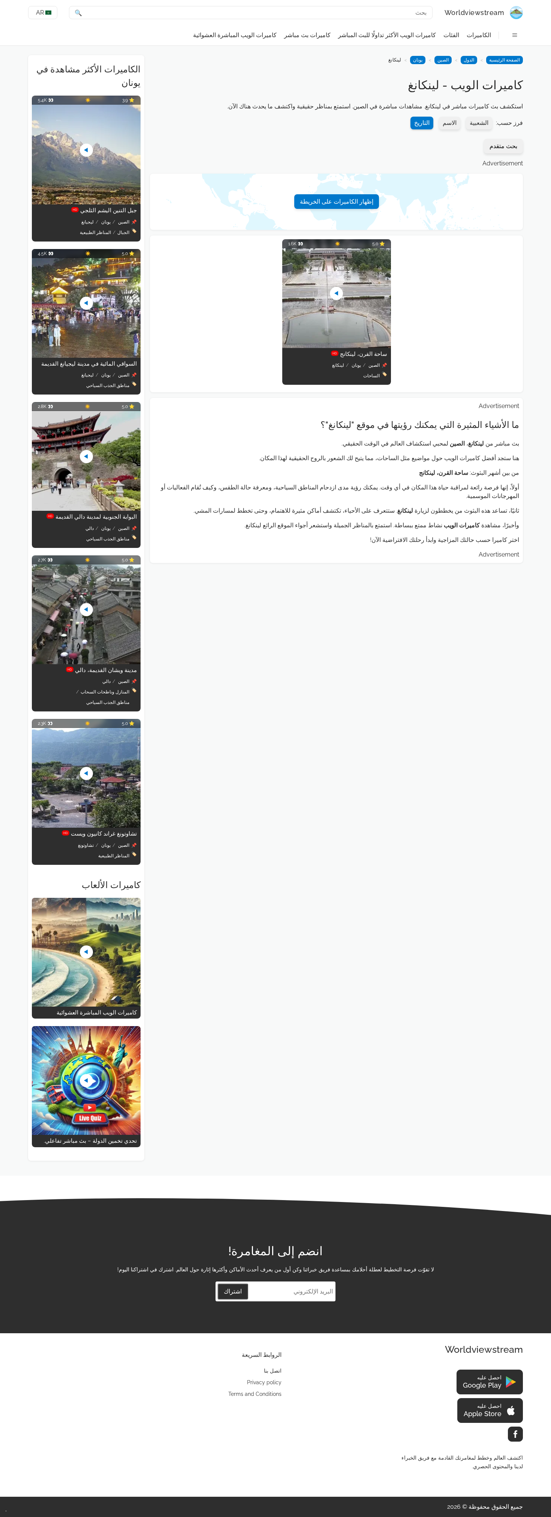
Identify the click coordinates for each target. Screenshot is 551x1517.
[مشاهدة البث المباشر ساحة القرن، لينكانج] (336, 346)
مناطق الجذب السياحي (107, 385)
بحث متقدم (503, 146)
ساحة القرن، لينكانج (359, 354)
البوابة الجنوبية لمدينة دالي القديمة (92, 516)
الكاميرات (479, 35)
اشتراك (233, 1291)
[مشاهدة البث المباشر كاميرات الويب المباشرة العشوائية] (86, 1004)
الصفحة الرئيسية (504, 60)
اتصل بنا (272, 1371)
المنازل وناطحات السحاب (105, 692)
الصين (443, 60)
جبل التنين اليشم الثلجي (105, 210)
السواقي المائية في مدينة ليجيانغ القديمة (89, 363)
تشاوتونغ (86, 845)
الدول (469, 60)
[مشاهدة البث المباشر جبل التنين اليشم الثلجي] (86, 202)
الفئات (451, 35)
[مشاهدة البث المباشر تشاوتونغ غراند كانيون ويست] (86, 825)
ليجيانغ (87, 222)
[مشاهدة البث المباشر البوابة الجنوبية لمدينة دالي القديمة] (86, 508)
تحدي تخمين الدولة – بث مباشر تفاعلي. (90, 1140)
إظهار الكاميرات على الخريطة (336, 201)
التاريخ (422, 122)
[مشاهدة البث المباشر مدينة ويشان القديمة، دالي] (86, 662)
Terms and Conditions (254, 1394)
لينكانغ (338, 365)
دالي (89, 528)
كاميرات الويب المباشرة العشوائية (235, 35)
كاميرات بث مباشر (307, 35)
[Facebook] (515, 1434)
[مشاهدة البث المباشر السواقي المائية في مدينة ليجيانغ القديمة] (86, 355)
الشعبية (479, 122)
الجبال (123, 232)
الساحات (371, 375)
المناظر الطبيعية (95, 232)
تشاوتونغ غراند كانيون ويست (100, 833)
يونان (417, 60)
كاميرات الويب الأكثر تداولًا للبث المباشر (387, 35)
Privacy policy (264, 1382)
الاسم (450, 122)
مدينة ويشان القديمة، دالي (102, 670)
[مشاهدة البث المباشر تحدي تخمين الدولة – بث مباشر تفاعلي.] (86, 1132)
